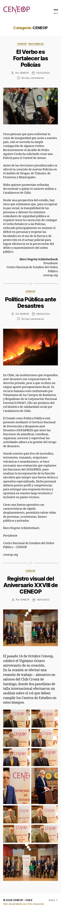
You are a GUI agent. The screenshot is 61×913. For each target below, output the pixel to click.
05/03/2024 (43, 72)
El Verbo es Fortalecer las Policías (30, 58)
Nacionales (36, 44)
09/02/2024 (43, 313)
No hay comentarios (33, 77)
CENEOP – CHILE (22, 900)
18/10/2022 (43, 599)
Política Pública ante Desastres (30, 302)
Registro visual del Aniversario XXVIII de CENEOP (30, 585)
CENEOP (22, 44)
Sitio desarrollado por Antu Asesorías (23, 903)
